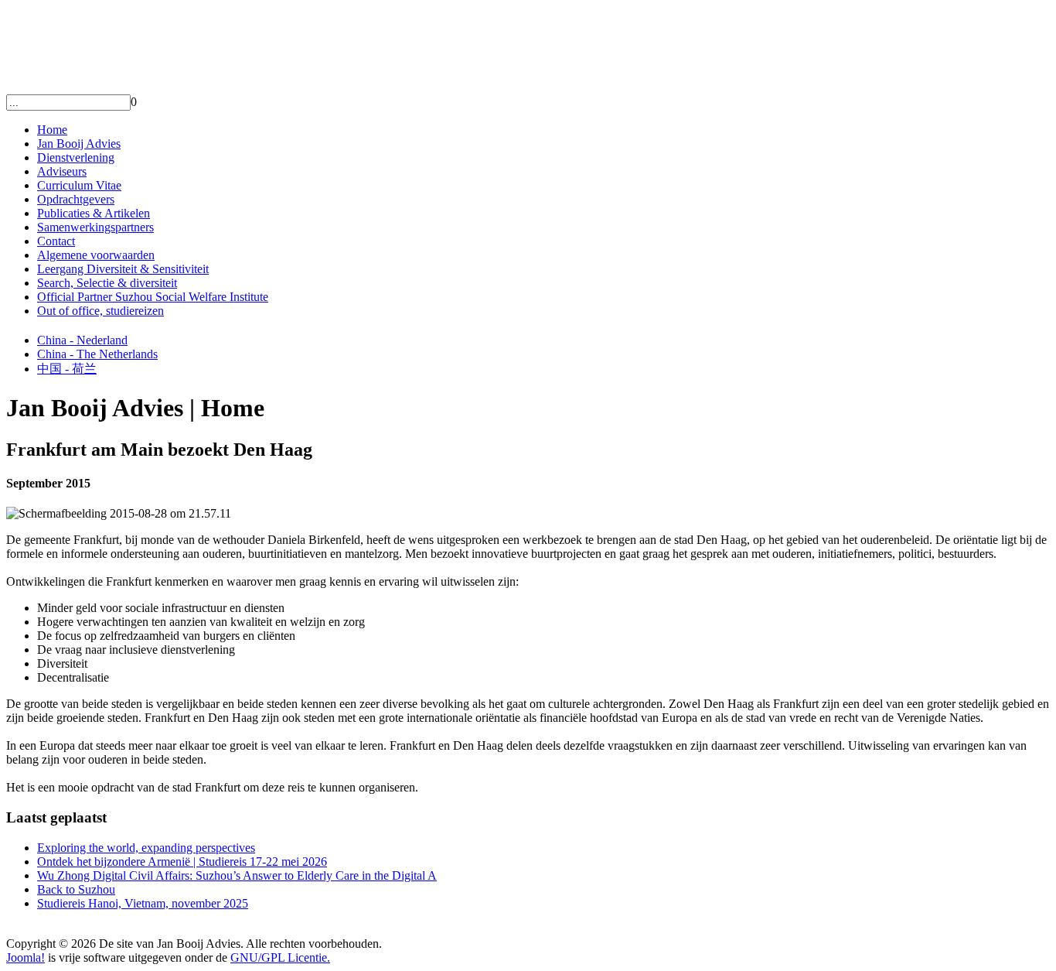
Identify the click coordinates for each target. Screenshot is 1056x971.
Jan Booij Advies (79, 143)
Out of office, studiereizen (100, 310)
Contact (56, 241)
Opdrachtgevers (75, 199)
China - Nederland (82, 340)
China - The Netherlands (97, 354)
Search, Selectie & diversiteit (107, 282)
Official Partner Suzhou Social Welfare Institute (152, 296)
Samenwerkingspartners (95, 227)
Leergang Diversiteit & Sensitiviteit (123, 268)
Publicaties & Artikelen (93, 213)
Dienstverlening (75, 157)
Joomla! (25, 957)
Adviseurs (62, 171)
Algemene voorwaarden (96, 255)
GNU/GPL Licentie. (280, 957)
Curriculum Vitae (79, 185)
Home (52, 129)
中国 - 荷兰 (67, 368)
